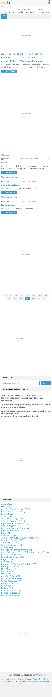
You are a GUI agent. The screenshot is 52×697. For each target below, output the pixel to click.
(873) (8, 504)
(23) (12, 566)
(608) (15, 509)
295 (46, 296)
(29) (13, 557)
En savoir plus (9, 71)
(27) (6, 561)
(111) (15, 530)
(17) (8, 569)
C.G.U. (20, 681)
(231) (14, 523)
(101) (6, 533)
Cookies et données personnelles (35, 681)
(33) (25, 552)
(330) (6, 516)
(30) (17, 554)
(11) (11, 576)
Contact (46, 679)
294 (40, 296)
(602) (13, 511)
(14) (7, 571)
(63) (10, 542)
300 (33, 299)
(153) (11, 526)
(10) (11, 581)
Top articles (37, 679)
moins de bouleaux (10, 185)
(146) (15, 528)
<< (6, 296)
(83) (21, 537)
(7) (10, 593)
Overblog (40, 675)
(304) (12, 518)
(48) (11, 545)
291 (22, 296)
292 (28, 296)
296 (9, 299)
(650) (9, 506)
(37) (9, 547)
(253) (13, 521)
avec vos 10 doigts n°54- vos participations (21, 61)
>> (43, 299)
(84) (8, 535)
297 (15, 299)
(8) (11, 590)
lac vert (4, 162)
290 (16, 296)
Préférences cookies (26, 684)
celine (13, 679)
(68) (12, 540)
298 (21, 299)
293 (34, 296)
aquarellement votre (26, 9)
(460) (7, 514)
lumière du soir (8, 205)
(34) (16, 549)
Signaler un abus (9, 681)
